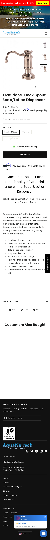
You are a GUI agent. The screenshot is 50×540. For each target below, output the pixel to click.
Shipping (6, 119)
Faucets (6, 483)
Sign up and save (15, 404)
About (5, 478)
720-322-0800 (9, 456)
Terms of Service (10, 513)
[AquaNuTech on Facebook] (27, 451)
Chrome (25, 132)
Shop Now (42, 3)
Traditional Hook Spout (12, 487)
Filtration (6, 491)
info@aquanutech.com (13, 462)
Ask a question (25, 301)
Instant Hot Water (10, 495)
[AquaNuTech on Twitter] (31, 451)
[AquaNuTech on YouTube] (46, 451)
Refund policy (8, 509)
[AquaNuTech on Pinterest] (36, 451)
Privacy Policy (8, 499)
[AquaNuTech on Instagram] (41, 451)
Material (7, 127)
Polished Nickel (11, 138)
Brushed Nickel (10, 132)
